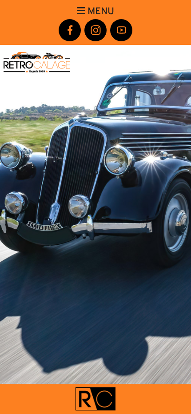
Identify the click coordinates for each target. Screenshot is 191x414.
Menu (99, 11)
